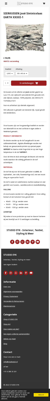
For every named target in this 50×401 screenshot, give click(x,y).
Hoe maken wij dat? (11, 329)
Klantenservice (9, 306)
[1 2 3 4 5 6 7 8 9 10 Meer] (6, 83)
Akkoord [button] (41, 395)
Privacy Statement (10, 296)
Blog (5, 344)
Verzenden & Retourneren (13, 301)
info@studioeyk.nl (10, 362)
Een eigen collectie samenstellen (16, 334)
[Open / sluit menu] (6, 3)
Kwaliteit (8, 69)
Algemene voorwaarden (12, 292)
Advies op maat (9, 339)
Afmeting (19, 69)
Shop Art (6, 324)
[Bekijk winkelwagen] (44, 3)
